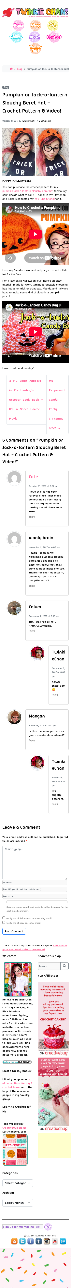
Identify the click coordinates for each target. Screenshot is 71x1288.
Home (18, 25)
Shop (35, 25)
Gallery (16, 37)
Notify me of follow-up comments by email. (29, 918)
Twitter (22, 1241)
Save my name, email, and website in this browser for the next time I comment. (37, 909)
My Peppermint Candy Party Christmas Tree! (57, 404)
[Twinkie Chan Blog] (35, 17)
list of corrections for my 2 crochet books (17, 1083)
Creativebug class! (14, 1127)
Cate (33, 476)
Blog (52, 25)
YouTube (55, 1241)
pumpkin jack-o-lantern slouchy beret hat (27, 190)
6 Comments (45, 121)
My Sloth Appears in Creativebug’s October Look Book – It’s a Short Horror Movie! (26, 399)
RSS (14, 1241)
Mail (63, 1241)
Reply (32, 516)
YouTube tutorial (44, 198)
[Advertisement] (54, 1145)
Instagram (47, 1241)
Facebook (30, 1241)
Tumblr (39, 1241)
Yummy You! (35, 48)
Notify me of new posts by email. (23, 923)
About (34, 37)
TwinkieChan (28, 121)
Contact (54, 37)
